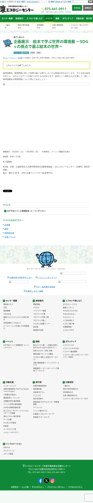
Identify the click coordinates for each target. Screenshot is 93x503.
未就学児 (26, 53)
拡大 (18, 1)
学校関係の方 (40, 26)
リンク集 (25, 487)
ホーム (5, 58)
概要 (52, 1)
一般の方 (7, 26)
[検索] (80, 1)
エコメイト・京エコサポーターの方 (80, 26)
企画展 (32, 53)
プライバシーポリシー (56, 487)
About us (58, 1)
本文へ (3, 1)
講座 (6, 229)
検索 (90, 1)
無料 (38, 53)
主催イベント (10, 237)
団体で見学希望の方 (23, 26)
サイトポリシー (38, 487)
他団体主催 (9, 233)
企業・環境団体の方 (57, 26)
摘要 (69, 1)
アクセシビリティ (75, 487)
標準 (23, 1)
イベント (13, 58)
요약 (65, 1)
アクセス (77, 8)
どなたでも (17, 53)
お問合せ (15, 487)
